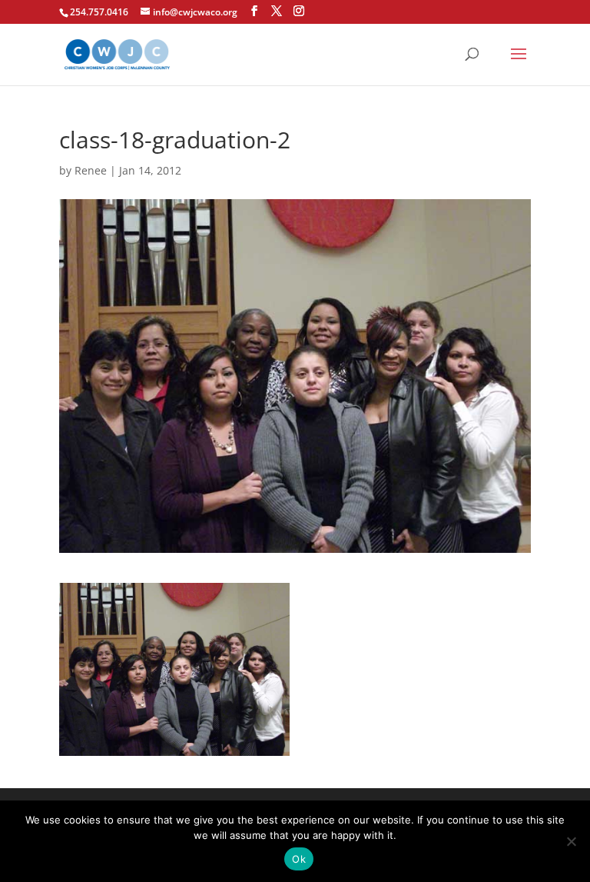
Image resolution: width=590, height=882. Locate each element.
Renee (91, 170)
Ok (299, 859)
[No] (570, 841)
